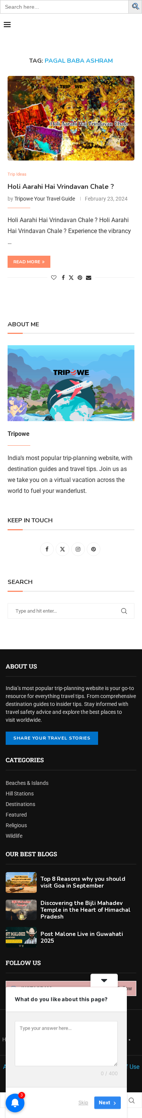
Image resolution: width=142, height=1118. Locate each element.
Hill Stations (20, 793)
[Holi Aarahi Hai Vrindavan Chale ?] (71, 118)
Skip (83, 1102)
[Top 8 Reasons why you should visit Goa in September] (21, 882)
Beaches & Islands (27, 783)
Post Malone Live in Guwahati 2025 (82, 937)
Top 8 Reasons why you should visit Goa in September (83, 882)
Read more (26, 262)
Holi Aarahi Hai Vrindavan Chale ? (61, 186)
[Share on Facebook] (63, 278)
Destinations (20, 804)
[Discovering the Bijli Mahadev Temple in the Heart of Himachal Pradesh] (21, 910)
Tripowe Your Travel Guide (44, 199)
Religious (16, 825)
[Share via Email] (88, 278)
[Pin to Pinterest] (80, 278)
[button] (136, 5)
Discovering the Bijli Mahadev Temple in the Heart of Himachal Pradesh (86, 909)
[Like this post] (53, 278)
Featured (16, 814)
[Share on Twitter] (71, 277)
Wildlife (14, 835)
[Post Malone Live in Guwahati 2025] (21, 937)
